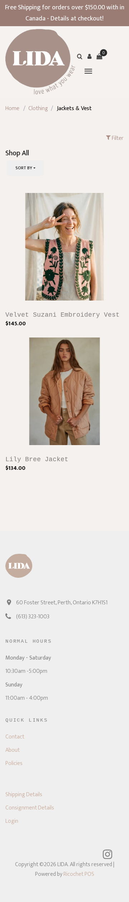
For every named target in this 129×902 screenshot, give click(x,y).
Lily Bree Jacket (36, 459)
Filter (117, 138)
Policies (14, 763)
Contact (14, 737)
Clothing (38, 108)
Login (11, 821)
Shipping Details (23, 794)
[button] (89, 56)
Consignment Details (29, 808)
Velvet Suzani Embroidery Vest (62, 314)
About (12, 750)
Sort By (23, 168)
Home (12, 108)
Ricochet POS (78, 874)
